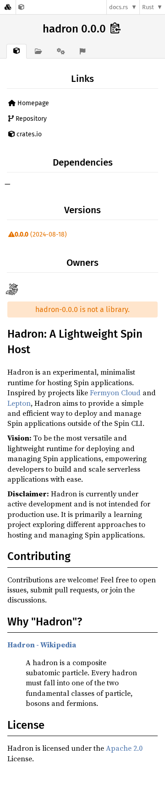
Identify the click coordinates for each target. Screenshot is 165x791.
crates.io (28, 134)
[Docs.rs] (8, 7)
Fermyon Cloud (115, 392)
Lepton (19, 403)
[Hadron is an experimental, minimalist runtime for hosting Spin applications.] (21, 7)
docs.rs (118, 7)
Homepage (32, 103)
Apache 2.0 (124, 748)
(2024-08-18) (41, 234)
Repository (30, 119)
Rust (148, 7)
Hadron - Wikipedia (41, 645)
